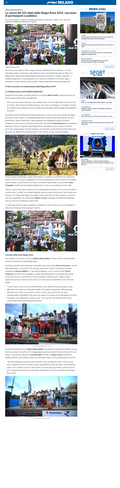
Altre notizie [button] (109, 67)
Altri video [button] (110, 169)
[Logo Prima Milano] (60, 2)
